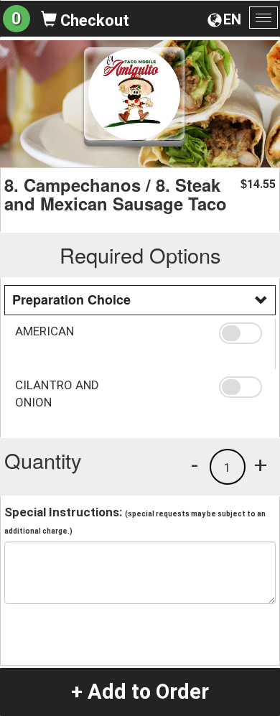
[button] (242, 333)
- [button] (194, 464)
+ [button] (260, 464)
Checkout (93, 20)
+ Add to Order (140, 691)
